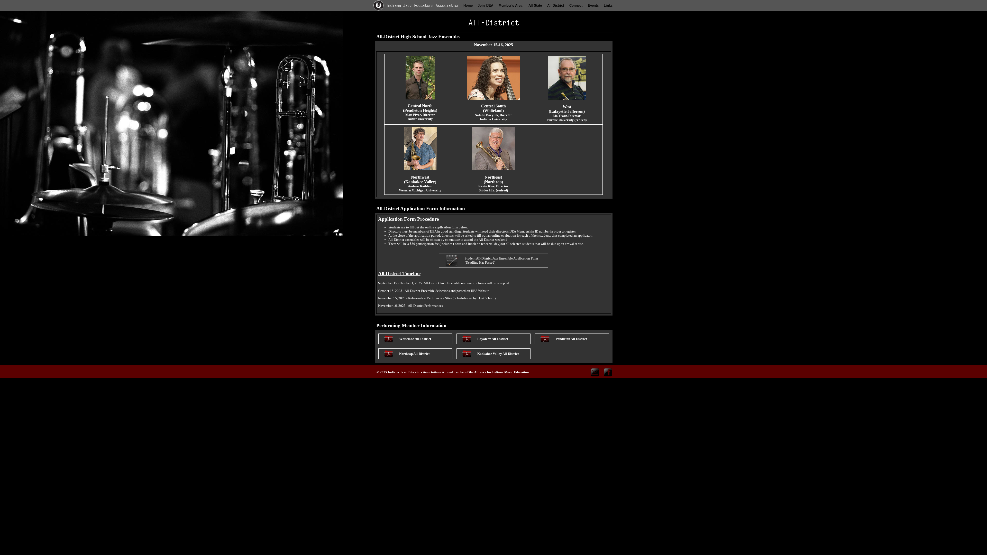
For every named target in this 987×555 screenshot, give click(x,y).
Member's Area (510, 5)
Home (468, 5)
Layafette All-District (492, 339)
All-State (535, 5)
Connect (575, 5)
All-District (555, 5)
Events (593, 5)
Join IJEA (485, 5)
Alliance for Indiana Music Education (501, 372)
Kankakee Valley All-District (498, 354)
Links (608, 5)
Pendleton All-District (571, 339)
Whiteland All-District (415, 339)
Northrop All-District (414, 354)
